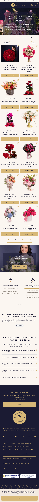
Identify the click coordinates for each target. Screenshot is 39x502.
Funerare (17, 454)
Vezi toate (19, 325)
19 (30, 239)
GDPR (27, 463)
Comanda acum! (19, 266)
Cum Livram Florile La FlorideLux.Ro (23, 449)
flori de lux (18, 5)
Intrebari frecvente (8, 446)
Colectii (5, 454)
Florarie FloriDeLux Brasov (24, 443)
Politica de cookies (19, 463)
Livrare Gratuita (7, 458)
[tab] (14, 305)
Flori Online (25, 454)
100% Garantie (17, 458)
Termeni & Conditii (7, 463)
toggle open (3, 5)
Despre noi (6, 443)
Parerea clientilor (7, 449)
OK (19, 498)
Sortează (6, 42)
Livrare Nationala (27, 458)
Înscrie (19, 404)
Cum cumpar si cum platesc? (22, 446)
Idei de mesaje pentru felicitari (15, 468)
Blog (4, 468)
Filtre (33, 42)
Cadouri (11, 454)
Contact (13, 443)
